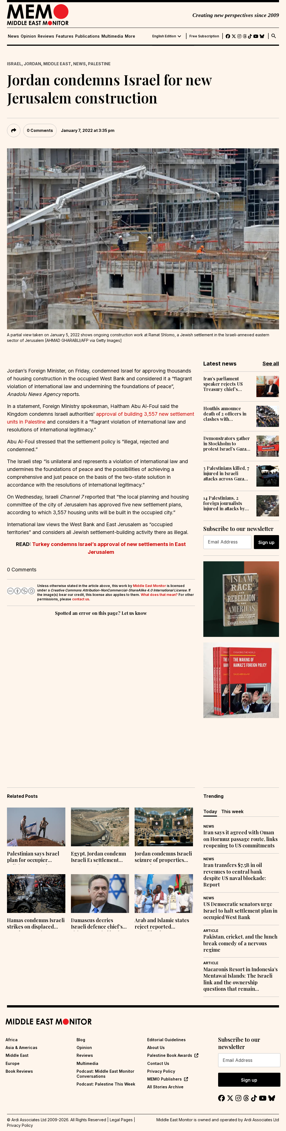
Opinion (28, 36)
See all (271, 363)
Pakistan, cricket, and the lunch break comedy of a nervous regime (240, 943)
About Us (156, 1047)
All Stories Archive (165, 1086)
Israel (14, 63)
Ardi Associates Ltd (261, 1119)
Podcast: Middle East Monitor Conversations (105, 1074)
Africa (12, 1039)
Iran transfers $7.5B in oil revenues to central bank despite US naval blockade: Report (234, 875)
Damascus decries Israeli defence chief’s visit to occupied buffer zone (97, 924)
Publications (87, 36)
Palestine (99, 63)
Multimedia (112, 36)
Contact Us (158, 1063)
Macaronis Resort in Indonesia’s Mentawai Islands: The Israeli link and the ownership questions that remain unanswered (240, 979)
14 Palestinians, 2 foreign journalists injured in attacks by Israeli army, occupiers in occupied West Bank (226, 503)
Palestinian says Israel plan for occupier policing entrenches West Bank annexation (33, 857)
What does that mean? (159, 595)
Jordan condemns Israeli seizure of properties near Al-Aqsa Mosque (163, 857)
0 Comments (40, 130)
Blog (81, 1039)
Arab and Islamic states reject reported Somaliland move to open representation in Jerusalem (162, 924)
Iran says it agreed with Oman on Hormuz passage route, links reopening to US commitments (240, 839)
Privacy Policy (161, 1071)
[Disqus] (101, 693)
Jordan (32, 63)
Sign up (266, 542)
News (13, 36)
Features (64, 36)
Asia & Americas (21, 1047)
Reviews (46, 36)
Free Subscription (204, 36)
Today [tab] (210, 811)
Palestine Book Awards (169, 1055)
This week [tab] (232, 811)
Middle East (57, 63)
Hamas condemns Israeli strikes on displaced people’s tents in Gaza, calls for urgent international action (36, 924)
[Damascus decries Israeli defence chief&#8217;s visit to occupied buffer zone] (100, 893)
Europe (13, 1063)
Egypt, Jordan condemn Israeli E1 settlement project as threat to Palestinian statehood (98, 857)
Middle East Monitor (149, 586)
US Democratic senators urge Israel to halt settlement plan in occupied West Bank (240, 910)
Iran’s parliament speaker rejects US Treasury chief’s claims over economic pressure (226, 384)
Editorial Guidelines (166, 1039)
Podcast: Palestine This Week (106, 1084)
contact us (80, 599)
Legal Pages (121, 1119)
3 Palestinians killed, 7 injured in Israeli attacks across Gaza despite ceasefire (226, 473)
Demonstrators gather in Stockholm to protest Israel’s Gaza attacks (226, 444)
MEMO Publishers (164, 1079)
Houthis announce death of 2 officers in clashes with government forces (224, 414)
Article (210, 931)
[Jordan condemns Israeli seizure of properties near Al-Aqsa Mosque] (164, 827)
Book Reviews (19, 1071)
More (130, 36)
